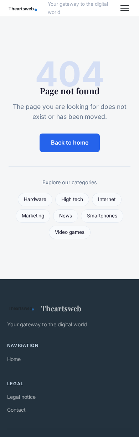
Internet (106, 199)
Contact (16, 410)
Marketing (33, 215)
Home (14, 359)
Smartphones (102, 215)
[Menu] (125, 8)
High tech (72, 199)
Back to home (69, 142)
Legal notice (21, 397)
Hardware (35, 199)
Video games (69, 232)
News (65, 215)
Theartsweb (61, 308)
